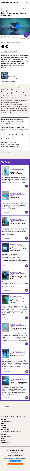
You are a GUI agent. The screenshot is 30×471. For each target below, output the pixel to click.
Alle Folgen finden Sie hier (9, 152)
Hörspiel (3, 425)
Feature (3, 423)
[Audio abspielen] (26, 35)
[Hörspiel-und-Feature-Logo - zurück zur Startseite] (9, 2)
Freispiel (3, 419)
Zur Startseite (5, 406)
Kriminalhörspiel (6, 421)
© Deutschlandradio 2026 (15, 450)
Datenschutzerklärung (15, 455)
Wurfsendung (5, 429)
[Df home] (15, 461)
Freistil (3, 440)
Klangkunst (4, 427)
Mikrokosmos (5, 442)
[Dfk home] (15, 464)
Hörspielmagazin (6, 436)
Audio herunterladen (10, 51)
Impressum (15, 452)
